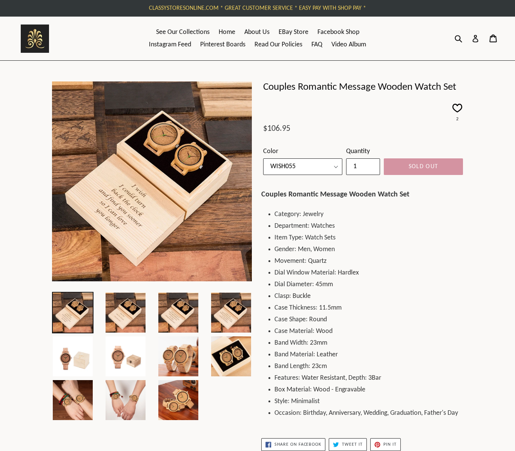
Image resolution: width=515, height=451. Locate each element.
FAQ (316, 44)
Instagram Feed (170, 44)
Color (270, 151)
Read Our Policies (278, 44)
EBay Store (293, 32)
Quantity (358, 151)
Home (227, 32)
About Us (257, 32)
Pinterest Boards (222, 44)
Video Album (348, 44)
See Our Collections (183, 32)
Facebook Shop (338, 32)
